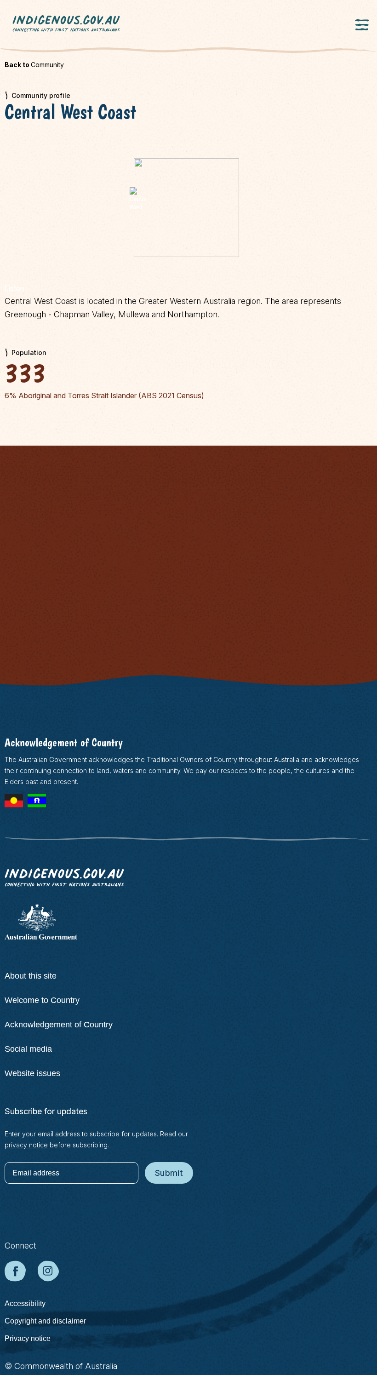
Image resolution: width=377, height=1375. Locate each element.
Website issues (32, 1073)
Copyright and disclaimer (45, 1321)
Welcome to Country (42, 1000)
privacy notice (26, 1145)
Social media (28, 1049)
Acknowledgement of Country (59, 1024)
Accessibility (25, 1303)
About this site (31, 975)
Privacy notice (28, 1338)
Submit (169, 1173)
